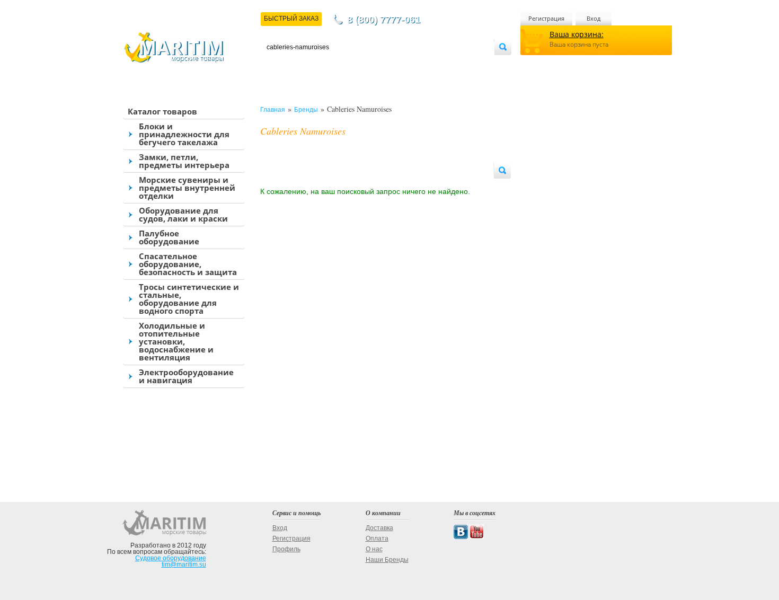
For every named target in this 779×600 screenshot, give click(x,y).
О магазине (394, 64)
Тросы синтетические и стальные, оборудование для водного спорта (189, 298)
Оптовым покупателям (462, 64)
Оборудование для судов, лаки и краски (183, 214)
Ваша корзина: (577, 34)
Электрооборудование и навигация (186, 376)
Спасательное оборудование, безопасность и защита (188, 264)
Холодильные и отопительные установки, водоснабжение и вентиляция (176, 341)
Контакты (279, 64)
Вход (593, 18)
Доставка (318, 64)
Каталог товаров (162, 111)
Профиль (286, 549)
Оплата (354, 64)
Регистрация (546, 18)
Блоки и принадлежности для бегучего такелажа (184, 134)
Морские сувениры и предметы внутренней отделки (187, 187)
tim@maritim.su (184, 564)
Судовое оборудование (170, 558)
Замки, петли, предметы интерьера (184, 161)
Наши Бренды (387, 559)
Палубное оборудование (169, 237)
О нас (374, 549)
